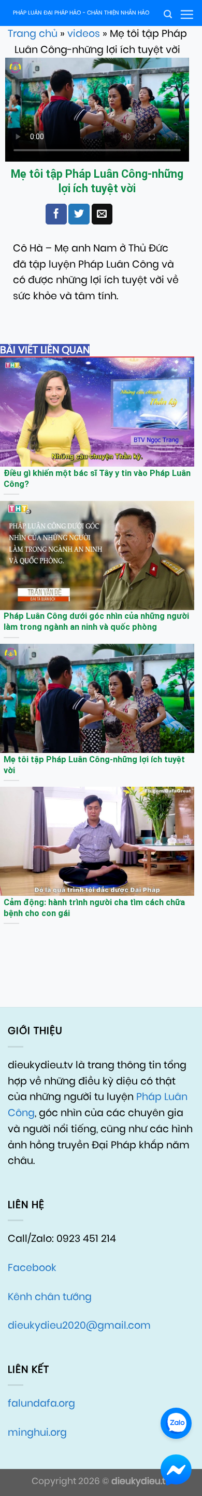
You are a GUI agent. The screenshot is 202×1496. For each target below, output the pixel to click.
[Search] (168, 14)
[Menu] (186, 14)
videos (83, 33)
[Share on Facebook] (56, 214)
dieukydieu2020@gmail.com (79, 1325)
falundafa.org (41, 1403)
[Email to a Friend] (102, 214)
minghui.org (37, 1432)
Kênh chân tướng (50, 1297)
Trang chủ (32, 33)
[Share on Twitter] (78, 214)
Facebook (32, 1268)
